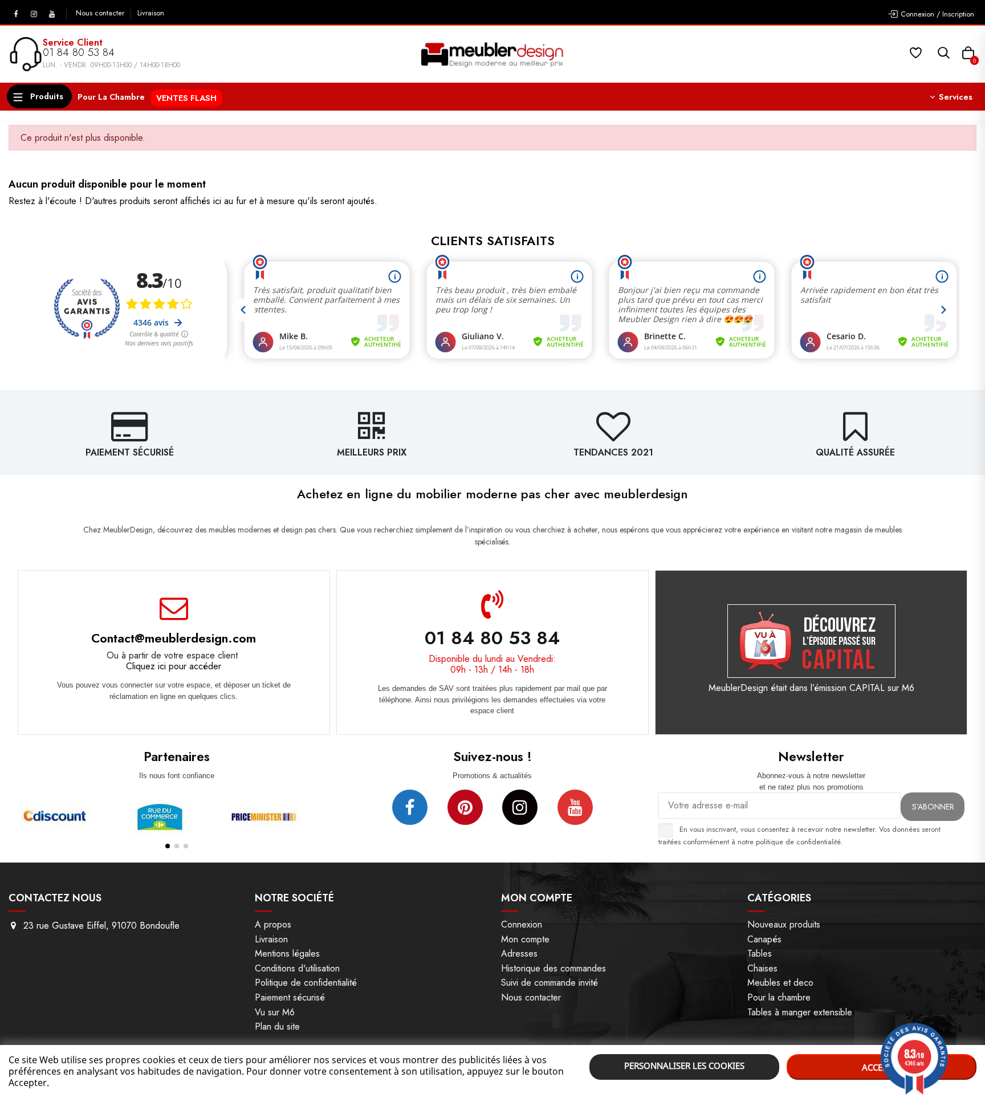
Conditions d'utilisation (297, 968)
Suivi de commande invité (549, 982)
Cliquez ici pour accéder (173, 666)
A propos (273, 924)
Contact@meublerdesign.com (173, 638)
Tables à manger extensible (799, 1012)
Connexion (521, 924)
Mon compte (525, 939)
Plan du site (277, 1026)
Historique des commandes (553, 968)
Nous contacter (101, 13)
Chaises (762, 968)
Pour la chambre (779, 997)
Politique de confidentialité (306, 982)
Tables (759, 953)
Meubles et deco (780, 982)
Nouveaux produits (783, 924)
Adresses (519, 953)
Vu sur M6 (275, 1012)
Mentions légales (287, 953)
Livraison (150, 13)
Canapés (764, 939)
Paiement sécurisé (290, 997)
